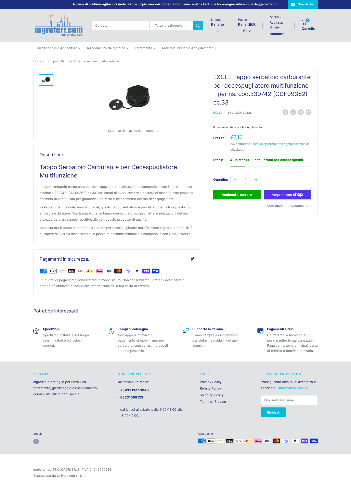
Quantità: (220, 179)
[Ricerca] (198, 25)
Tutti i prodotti (54, 61)
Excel (217, 112)
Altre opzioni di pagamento (288, 206)
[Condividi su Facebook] (285, 112)
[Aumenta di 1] (256, 179)
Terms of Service (213, 402)
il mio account (277, 30)
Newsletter (306, 4)
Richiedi (273, 412)
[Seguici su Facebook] (36, 441)
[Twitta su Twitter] (301, 112)
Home (37, 61)
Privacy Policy (211, 382)
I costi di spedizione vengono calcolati (278, 144)
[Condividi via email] (308, 112)
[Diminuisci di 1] (235, 179)
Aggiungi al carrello (237, 195)
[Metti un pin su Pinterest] (293, 112)
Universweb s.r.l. (69, 476)
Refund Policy (210, 388)
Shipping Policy (212, 395)
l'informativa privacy (292, 388)
